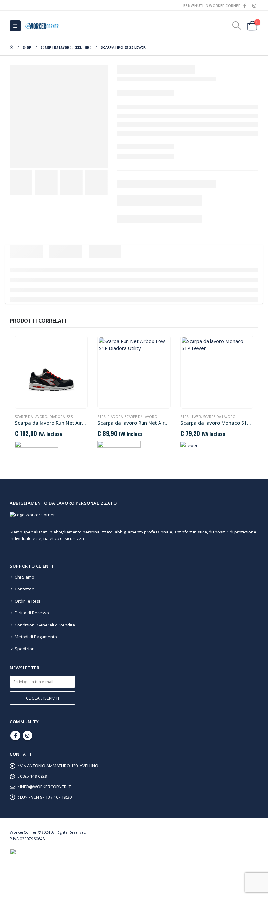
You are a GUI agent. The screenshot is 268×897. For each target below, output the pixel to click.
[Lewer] (189, 445)
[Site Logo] (41, 25)
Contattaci (25, 589)
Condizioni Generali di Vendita (45, 625)
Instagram (27, 735)
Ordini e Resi (27, 601)
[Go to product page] (51, 372)
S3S (70, 416)
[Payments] (91, 863)
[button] (15, 25)
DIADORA (57, 416)
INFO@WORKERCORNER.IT (45, 787)
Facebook (15, 735)
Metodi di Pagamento (36, 637)
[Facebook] (245, 5)
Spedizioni (25, 649)
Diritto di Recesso (32, 613)
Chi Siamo (24, 577)
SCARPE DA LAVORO (31, 416)
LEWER (195, 416)
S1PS (101, 416)
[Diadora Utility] (36, 447)
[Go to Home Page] (11, 47)
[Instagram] (254, 5)
